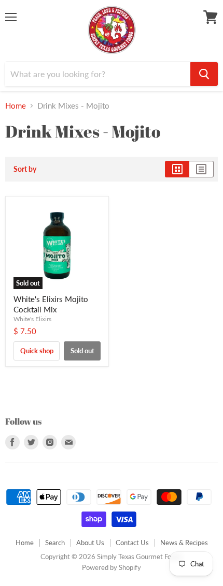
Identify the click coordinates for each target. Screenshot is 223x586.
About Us (90, 542)
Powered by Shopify (111, 567)
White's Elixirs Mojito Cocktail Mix (50, 304)
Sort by (24, 169)
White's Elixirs (32, 319)
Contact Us (132, 542)
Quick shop (36, 351)
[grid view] (177, 169)
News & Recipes (184, 542)
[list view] (201, 169)
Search (55, 542)
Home (15, 105)
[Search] (204, 74)
